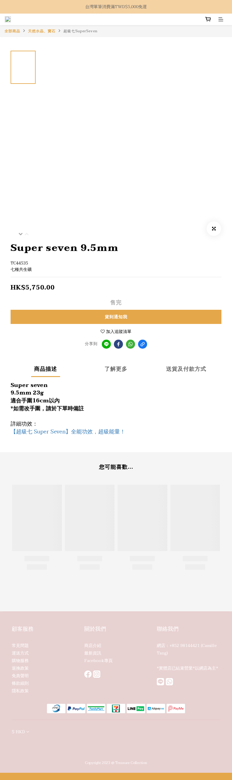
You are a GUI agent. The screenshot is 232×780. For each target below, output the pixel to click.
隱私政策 (20, 690)
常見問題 (20, 645)
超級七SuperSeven (80, 31)
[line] (106, 344)
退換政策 (20, 668)
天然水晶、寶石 (42, 31)
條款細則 (20, 683)
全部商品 (12, 31)
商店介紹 (92, 645)
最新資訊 (92, 653)
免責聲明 (20, 675)
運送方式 (20, 653)
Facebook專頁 (98, 660)
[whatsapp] (130, 344)
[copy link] (142, 344)
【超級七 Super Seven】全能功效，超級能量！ (68, 431)
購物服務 (20, 660)
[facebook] (118, 344)
